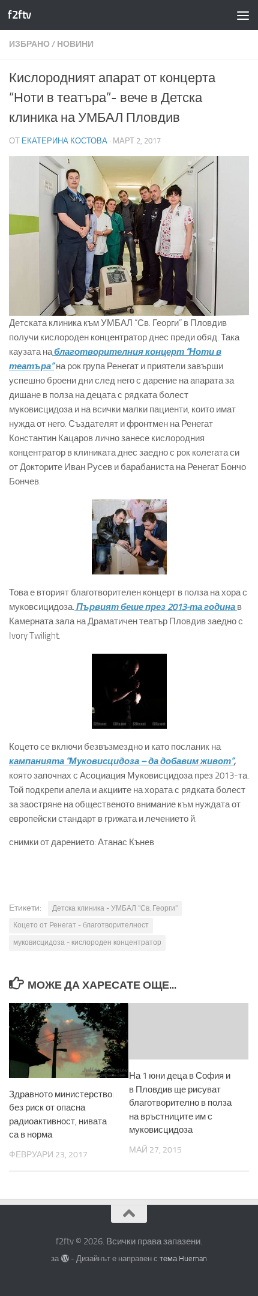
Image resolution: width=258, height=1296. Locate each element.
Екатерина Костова (64, 140)
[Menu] (243, 15)
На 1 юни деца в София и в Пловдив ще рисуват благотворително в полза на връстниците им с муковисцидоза (180, 1102)
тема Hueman (183, 1258)
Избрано (29, 44)
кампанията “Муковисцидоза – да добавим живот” (121, 761)
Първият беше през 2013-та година (155, 606)
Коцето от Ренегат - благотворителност (81, 925)
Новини (75, 44)
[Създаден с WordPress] (64, 1258)
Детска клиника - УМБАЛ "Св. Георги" (115, 908)
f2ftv (19, 15)
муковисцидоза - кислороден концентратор (87, 942)
